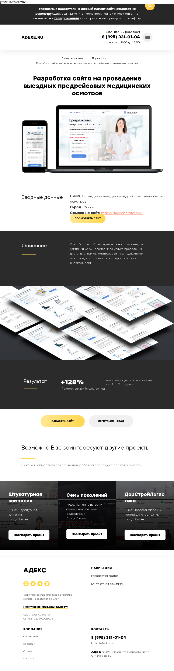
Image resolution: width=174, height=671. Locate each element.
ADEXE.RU (32, 37)
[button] (63, 421)
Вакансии (29, 644)
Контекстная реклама (107, 583)
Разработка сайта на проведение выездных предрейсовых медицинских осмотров (87, 63)
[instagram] (26, 584)
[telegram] (40, 584)
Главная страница (73, 58)
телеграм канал (66, 18)
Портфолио (98, 58)
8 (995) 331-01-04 (108, 637)
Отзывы (27, 651)
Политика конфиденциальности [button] (45, 606)
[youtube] (33, 584)
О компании (30, 636)
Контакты (28, 658)
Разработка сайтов (104, 575)
